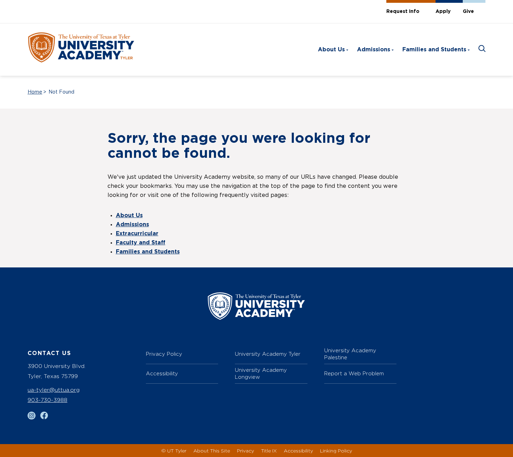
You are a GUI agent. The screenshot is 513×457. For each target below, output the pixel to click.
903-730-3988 (47, 400)
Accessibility (162, 373)
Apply (443, 11)
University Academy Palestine (350, 354)
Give (468, 11)
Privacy (245, 450)
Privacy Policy (164, 353)
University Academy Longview (261, 373)
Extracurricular (137, 233)
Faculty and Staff (140, 242)
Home (35, 92)
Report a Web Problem (354, 373)
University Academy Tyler (267, 353)
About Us (331, 49)
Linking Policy (336, 450)
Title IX (269, 450)
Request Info (402, 11)
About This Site (211, 450)
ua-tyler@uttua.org (54, 390)
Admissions (373, 49)
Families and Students (434, 49)
